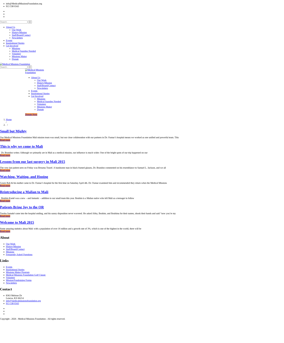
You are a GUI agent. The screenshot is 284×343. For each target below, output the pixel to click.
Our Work (16, 30)
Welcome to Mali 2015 (17, 222)
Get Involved (12, 46)
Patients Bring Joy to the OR (22, 207)
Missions (16, 48)
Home (9, 119)
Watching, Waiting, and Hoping (24, 177)
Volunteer (16, 53)
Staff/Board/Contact (21, 35)
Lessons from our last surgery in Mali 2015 (32, 162)
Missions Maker (19, 56)
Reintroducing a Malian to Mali (24, 192)
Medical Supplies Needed (24, 51)
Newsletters (17, 38)
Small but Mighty (13, 131)
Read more (5, 140)
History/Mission (19, 32)
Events (9, 40)
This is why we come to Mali (21, 146)
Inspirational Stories (15, 43)
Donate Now (31, 114)
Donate (15, 59)
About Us (10, 27)
